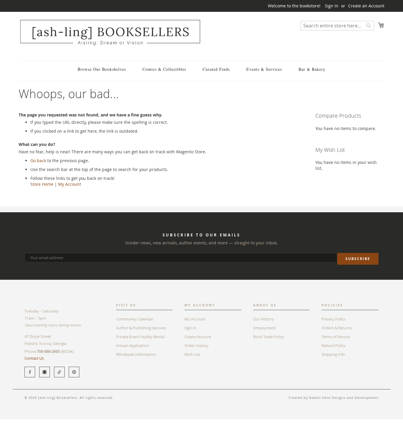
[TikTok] (59, 372)
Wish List (192, 354)
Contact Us (34, 358)
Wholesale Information (136, 354)
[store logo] (110, 32)
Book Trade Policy (268, 336)
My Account (69, 184)
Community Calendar (134, 319)
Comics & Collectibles (164, 69)
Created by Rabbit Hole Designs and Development (334, 397)
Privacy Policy (333, 319)
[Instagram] (44, 372)
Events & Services (264, 69)
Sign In (331, 6)
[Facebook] (29, 372)
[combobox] (337, 25)
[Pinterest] (74, 372)
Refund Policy (333, 345)
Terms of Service (336, 336)
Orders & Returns (337, 327)
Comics (42, 422)
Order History (196, 345)
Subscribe (357, 258)
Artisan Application (132, 345)
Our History (263, 319)
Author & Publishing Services (141, 327)
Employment (264, 327)
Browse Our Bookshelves (102, 69)
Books (24, 422)
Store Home (41, 184)
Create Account (197, 336)
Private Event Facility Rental (140, 336)
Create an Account (366, 6)
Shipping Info (333, 354)
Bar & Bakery (312, 69)
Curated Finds (216, 69)
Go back (38, 160)
